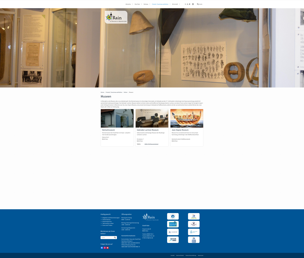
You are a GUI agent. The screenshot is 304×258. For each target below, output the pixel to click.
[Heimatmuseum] (117, 118)
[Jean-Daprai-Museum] (186, 118)
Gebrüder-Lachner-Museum (148, 130)
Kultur (125, 92)
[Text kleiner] (185, 4)
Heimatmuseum (108, 130)
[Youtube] (107, 248)
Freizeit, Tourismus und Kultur (114, 92)
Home (102, 92)
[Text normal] (188, 4)
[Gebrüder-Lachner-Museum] (152, 118)
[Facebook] (102, 248)
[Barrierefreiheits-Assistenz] (193, 4)
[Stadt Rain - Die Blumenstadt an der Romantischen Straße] (116, 17)
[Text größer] (190, 4)
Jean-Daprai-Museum (180, 130)
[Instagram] (104, 248)
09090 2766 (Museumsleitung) (151, 144)
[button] (199, 4)
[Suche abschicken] (115, 237)
